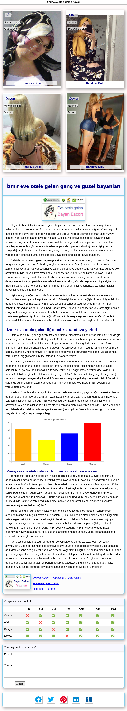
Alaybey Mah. (41, 577)
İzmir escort (74, 577)
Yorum (8, 665)
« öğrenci (38, 588)
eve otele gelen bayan (46, 583)
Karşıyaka (58, 577)
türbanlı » (52, 588)
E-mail (8, 654)
